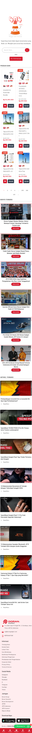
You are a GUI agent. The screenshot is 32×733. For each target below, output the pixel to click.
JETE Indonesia (6, 706)
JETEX (3, 704)
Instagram (5, 674)
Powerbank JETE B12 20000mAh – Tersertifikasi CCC (23, 91)
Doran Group (5, 697)
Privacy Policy (6, 664)
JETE (6, 527)
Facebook (4, 679)
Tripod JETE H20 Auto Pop (24, 170)
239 (22, 190)
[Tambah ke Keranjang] (5, 106)
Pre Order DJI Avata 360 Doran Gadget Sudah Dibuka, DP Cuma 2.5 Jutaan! (16, 330)
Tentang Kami (6, 644)
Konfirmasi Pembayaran (9, 654)
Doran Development (7, 701)
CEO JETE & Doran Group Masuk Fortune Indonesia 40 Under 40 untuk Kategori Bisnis (16, 359)
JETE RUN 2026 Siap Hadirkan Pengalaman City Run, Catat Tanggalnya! (16, 274)
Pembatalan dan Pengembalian (11, 659)
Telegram (4, 684)
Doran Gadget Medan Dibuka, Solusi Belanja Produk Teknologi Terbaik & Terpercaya (16, 217)
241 (14, 194)
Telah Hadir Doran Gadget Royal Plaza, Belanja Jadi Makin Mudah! (16, 246)
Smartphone (4, 411)
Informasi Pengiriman (8, 657)
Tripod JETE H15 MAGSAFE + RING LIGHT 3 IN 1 (24, 132)
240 (27, 190)
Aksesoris (3, 469)
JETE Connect (6, 708)
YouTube (4, 687)
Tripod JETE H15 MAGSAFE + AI (8, 170)
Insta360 (8, 382)
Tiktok (4, 689)
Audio (2, 527)
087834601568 (8, 635)
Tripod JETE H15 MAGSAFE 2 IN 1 (8, 133)
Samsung (3, 556)
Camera (3, 382)
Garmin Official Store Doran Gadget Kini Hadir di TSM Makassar (16, 302)
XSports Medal (6, 711)
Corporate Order (6, 662)
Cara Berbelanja (6, 652)
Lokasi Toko (5, 649)
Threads (4, 677)
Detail (11, 106)
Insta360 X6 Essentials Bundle (7, 92)
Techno (3, 440)
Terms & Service (7, 667)
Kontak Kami (5, 647)
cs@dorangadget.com (10, 631)
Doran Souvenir (6, 699)
